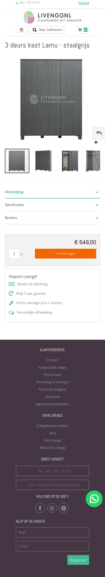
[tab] (52, 192)
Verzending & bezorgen (52, 382)
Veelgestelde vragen (52, 367)
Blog (52, 433)
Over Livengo (52, 440)
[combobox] (47, 29)
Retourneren (52, 374)
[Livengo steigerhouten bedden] (52, 17)
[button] (96, 142)
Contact (52, 360)
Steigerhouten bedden (52, 425)
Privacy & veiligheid (52, 389)
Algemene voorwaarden (52, 404)
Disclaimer (52, 396)
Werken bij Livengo (52, 447)
